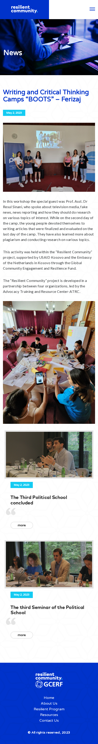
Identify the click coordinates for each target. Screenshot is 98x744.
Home (49, 697)
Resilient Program (49, 709)
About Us (49, 703)
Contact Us (49, 720)
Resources (49, 715)
